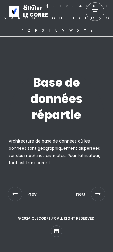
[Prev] (15, 194)
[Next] (98, 194)
